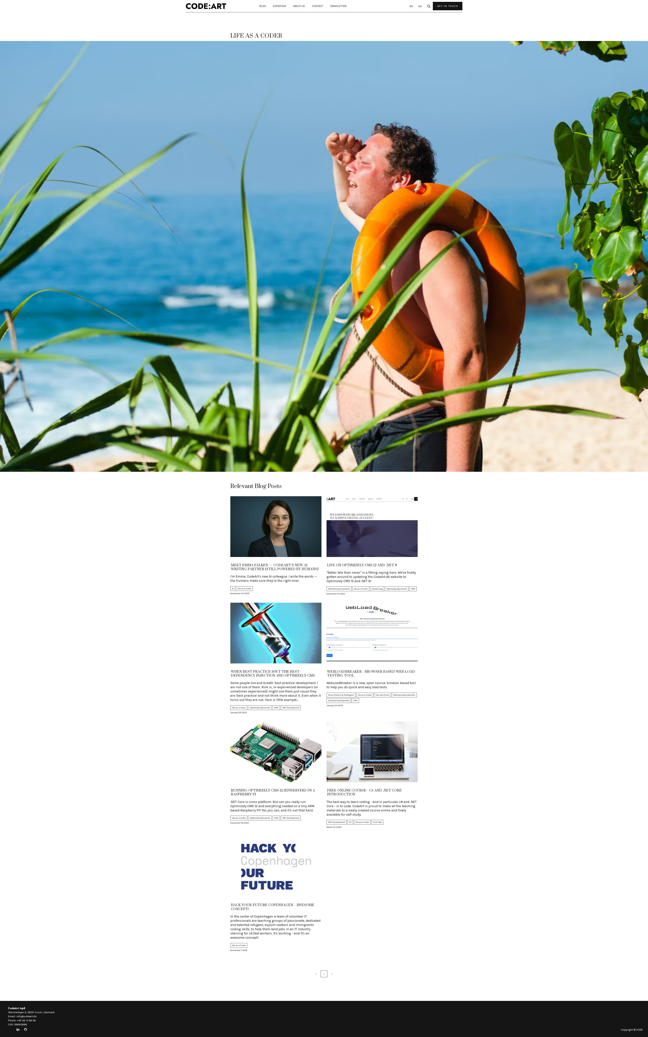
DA (420, 6)
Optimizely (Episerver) (396, 589)
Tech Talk (377, 822)
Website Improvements (339, 589)
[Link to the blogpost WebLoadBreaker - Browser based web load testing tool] (372, 633)
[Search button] (428, 6)
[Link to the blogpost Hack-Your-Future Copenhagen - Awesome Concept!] (275, 866)
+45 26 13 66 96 (26, 1020)
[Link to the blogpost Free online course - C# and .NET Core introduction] (372, 751)
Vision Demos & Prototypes (341, 695)
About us (299, 6)
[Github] (25, 1029)
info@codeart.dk (26, 1016)
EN (411, 6)
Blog (262, 6)
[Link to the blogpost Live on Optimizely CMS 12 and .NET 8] (372, 526)
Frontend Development (338, 700)
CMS (413, 589)
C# (350, 822)
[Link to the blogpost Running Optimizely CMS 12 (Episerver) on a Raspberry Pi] (275, 751)
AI (233, 588)
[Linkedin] (18, 1029)
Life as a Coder (244, 588)
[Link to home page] (206, 6)
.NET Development (290, 707)
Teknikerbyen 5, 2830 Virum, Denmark (31, 1012)
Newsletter (338, 6)
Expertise (279, 6)
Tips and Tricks (382, 695)
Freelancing (377, 589)
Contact (317, 6)
